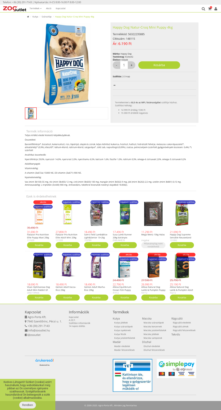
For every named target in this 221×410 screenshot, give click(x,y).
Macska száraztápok (154, 322)
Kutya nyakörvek (122, 330)
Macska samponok (153, 338)
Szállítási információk (79, 323)
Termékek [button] (35, 8)
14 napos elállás (77, 326)
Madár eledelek (122, 346)
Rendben (27, 405)
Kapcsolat (61, 8)
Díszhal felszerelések (154, 350)
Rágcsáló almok (180, 326)
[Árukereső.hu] (44, 361)
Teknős (175, 334)
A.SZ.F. (72, 320)
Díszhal (146, 342)
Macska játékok (151, 334)
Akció (48, 8)
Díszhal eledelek (152, 346)
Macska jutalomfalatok (155, 330)
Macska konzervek (153, 326)
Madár (117, 342)
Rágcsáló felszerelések (184, 330)
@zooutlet (34, 335)
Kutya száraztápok (123, 326)
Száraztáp (47, 16)
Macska (147, 318)
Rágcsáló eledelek (182, 322)
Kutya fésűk (120, 334)
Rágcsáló (177, 318)
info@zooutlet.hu (39, 330)
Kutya (35, 16)
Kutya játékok (121, 322)
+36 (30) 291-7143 (39, 326)
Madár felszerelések (124, 350)
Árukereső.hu (44, 365)
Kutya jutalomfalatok (124, 338)
